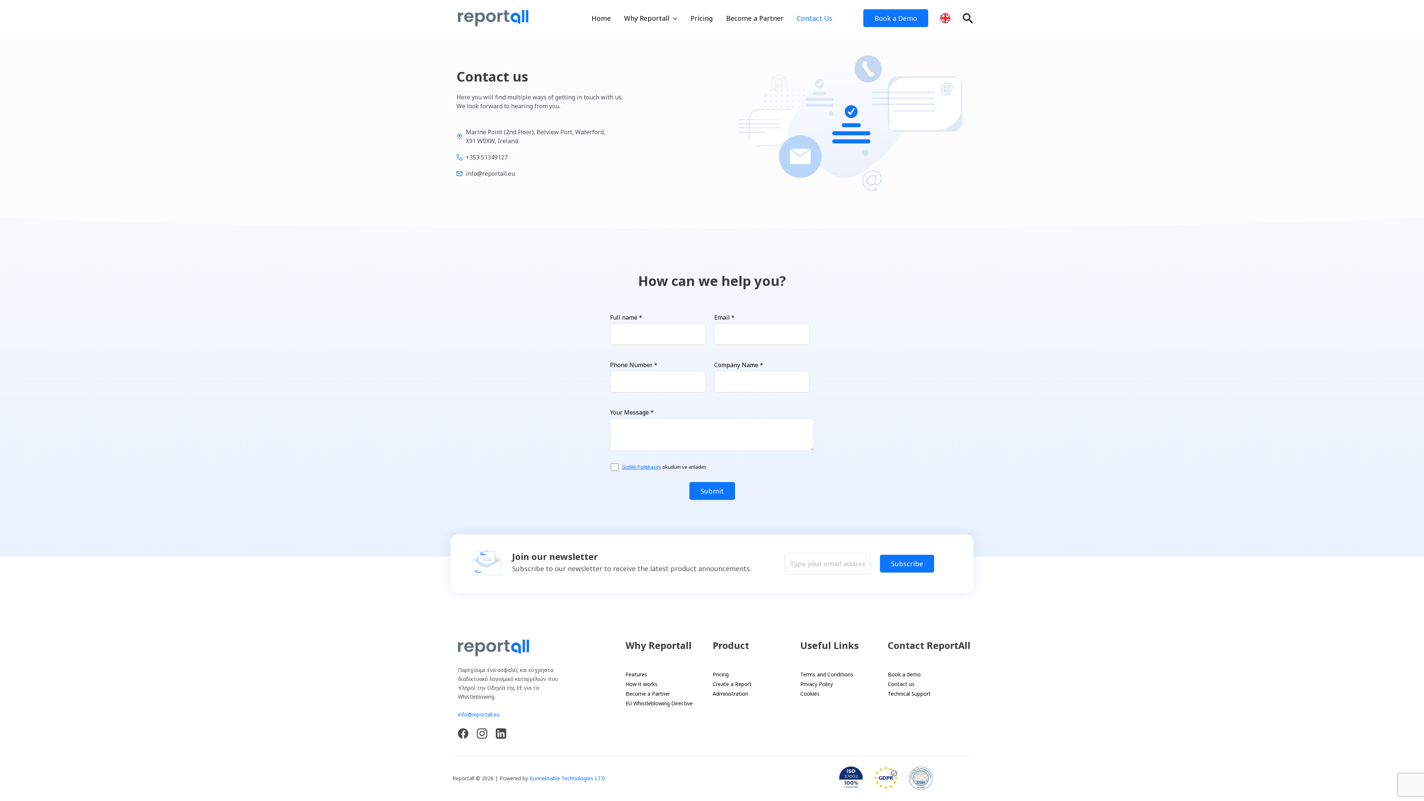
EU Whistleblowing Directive (659, 703)
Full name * (626, 317)
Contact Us (815, 18)
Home (601, 18)
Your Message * (632, 412)
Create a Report (732, 684)
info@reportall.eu (479, 714)
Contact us (901, 684)
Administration (730, 693)
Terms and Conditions (826, 674)
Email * (724, 317)
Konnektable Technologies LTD (567, 778)
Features (636, 674)
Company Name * (738, 365)
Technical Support (909, 693)
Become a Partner (755, 18)
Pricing (701, 18)
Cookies (810, 693)
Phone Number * (633, 365)
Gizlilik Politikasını (641, 467)
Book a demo (904, 674)
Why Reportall (646, 18)
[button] (673, 18)
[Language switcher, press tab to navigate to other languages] (945, 18)
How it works (641, 684)
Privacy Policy (816, 684)
